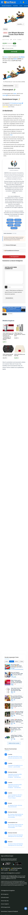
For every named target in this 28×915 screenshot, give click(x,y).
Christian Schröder (14, 168)
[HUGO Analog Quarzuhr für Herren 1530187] (8, 346)
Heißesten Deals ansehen (14, 743)
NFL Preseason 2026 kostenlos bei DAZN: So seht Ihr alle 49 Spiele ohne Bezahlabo (15, 816)
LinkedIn (16, 225)
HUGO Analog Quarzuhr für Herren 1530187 (8, 355)
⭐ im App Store (5, 868)
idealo (15, 93)
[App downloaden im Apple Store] (6, 864)
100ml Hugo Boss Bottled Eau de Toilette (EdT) (19, 334)
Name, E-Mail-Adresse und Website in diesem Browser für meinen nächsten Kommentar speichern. (14, 292)
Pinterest (13, 228)
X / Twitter (9, 222)
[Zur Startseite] (11, 2)
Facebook (17, 219)
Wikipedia (9, 219)
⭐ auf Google (13, 869)
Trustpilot (4, 869)
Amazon (14, 45)
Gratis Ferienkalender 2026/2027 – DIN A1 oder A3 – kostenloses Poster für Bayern (15, 796)
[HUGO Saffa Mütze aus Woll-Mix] (19, 346)
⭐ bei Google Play (16, 868)
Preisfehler (15, 5)
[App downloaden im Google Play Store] (17, 864)
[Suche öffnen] (21, 2)
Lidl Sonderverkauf (5, 897)
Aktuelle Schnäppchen (6, 5)
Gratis (21, 5)
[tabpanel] (14, 702)
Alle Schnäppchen (4, 894)
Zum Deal (13, 51)
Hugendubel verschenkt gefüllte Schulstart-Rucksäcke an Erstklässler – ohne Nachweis (15, 776)
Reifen (15, 58)
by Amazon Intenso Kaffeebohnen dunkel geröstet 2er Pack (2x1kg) (15, 835)
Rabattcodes (22, 877)
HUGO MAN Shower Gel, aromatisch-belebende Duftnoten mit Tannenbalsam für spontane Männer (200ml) (8, 336)
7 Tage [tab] (21, 661)
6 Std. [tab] (7, 661)
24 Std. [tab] (11, 661)
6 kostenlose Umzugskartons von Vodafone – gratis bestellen (15, 766)
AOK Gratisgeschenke (5, 907)
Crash (11, 135)
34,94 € (4, 95)
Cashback (8, 878)
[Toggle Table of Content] (15, 86)
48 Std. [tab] (16, 661)
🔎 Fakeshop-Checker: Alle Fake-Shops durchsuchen (15, 806)
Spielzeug (5, 29)
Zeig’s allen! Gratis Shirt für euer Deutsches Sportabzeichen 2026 (15, 757)
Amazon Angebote (5, 903)
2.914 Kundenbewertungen (15, 103)
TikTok (9, 225)
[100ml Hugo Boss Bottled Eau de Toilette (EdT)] (19, 325)
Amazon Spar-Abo (5, 900)
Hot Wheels (22, 57)
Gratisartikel (13, 877)
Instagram (17, 222)
